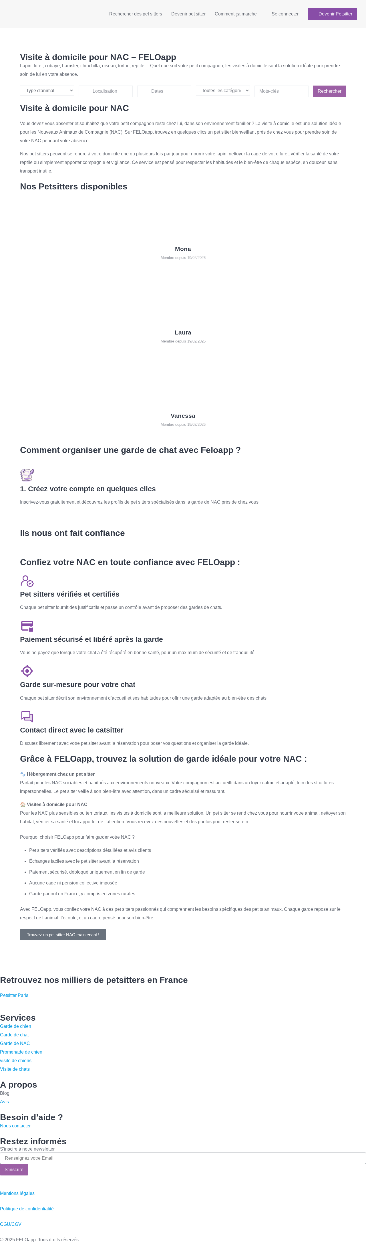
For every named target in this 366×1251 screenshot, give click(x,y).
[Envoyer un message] (1, 268)
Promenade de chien (21, 1052)
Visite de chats (15, 1069)
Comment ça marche (236, 13)
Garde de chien (15, 1026)
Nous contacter (15, 1125)
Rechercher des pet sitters (135, 13)
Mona (183, 249)
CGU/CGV (10, 1224)
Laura (183, 332)
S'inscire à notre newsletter (27, 1149)
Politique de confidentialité (27, 1208)
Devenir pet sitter (188, 13)
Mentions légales (17, 1193)
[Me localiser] (126, 91)
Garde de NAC (15, 1043)
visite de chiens (15, 1060)
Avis (4, 1101)
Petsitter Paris (14, 995)
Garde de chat (14, 1034)
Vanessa (183, 415)
